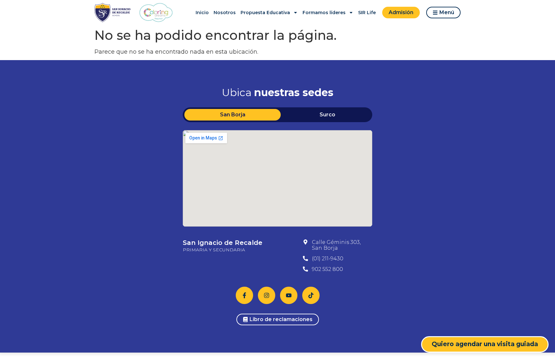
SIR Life (367, 12)
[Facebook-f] (244, 295)
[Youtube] (288, 295)
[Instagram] (266, 295)
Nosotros (225, 12)
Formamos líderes (324, 12)
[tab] (232, 115)
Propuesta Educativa (265, 12)
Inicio (202, 12)
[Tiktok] (311, 295)
